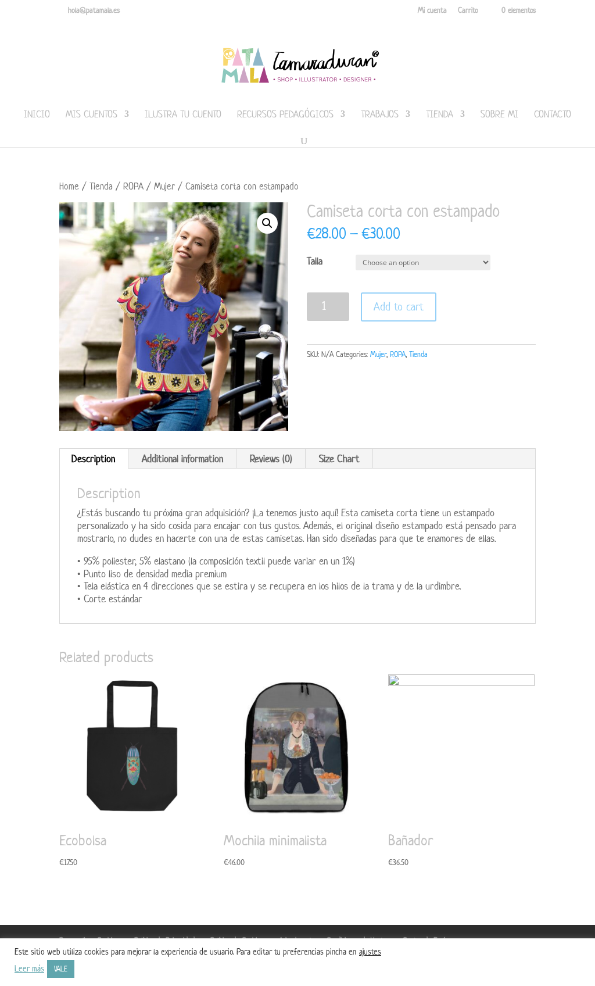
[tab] (93, 459)
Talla (314, 261)
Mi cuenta (432, 10)
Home (69, 186)
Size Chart (339, 458)
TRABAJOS (380, 115)
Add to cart (399, 306)
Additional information (182, 458)
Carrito (468, 10)
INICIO (37, 115)
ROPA (133, 186)
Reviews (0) (271, 458)
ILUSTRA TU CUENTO (183, 115)
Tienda (439, 115)
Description (93, 458)
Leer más (29, 968)
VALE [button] (60, 969)
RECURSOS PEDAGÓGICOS (285, 115)
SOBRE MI (499, 115)
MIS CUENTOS (91, 115)
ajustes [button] (370, 951)
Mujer (164, 186)
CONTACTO (552, 115)
